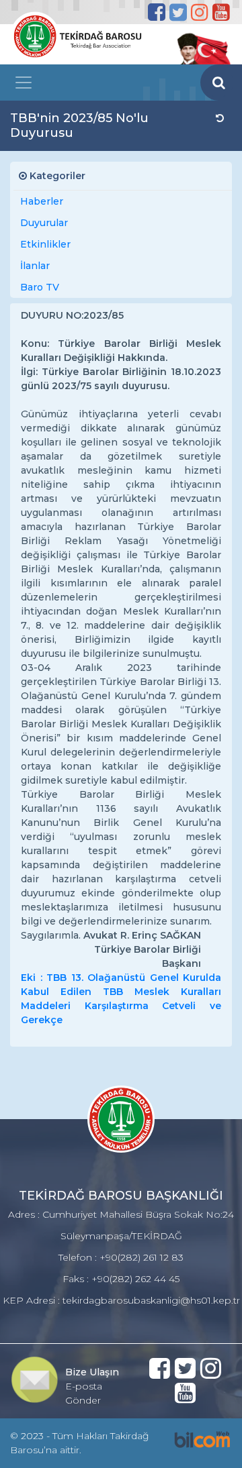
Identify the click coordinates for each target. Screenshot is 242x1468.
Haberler (41, 201)
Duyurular (44, 223)
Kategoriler (56, 176)
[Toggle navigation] (23, 82)
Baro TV (39, 287)
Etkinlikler (45, 244)
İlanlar (35, 266)
